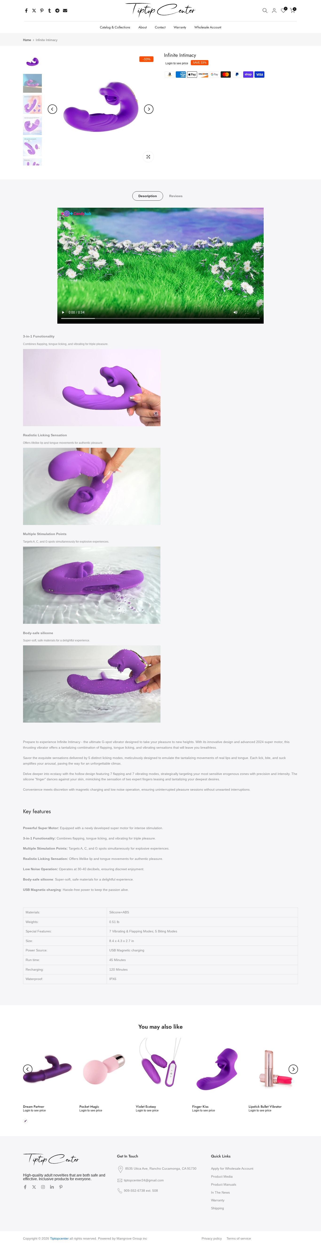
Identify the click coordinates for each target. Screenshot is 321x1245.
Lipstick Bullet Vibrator (265, 1106)
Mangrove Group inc (132, 1238)
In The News (220, 1192)
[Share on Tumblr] (49, 10)
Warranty (180, 27)
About (142, 27)
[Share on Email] (65, 10)
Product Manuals (223, 1184)
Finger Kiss (200, 1106)
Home (27, 40)
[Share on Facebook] (26, 10)
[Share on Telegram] (57, 10)
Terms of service (239, 1238)
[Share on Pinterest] (42, 10)
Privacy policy (212, 1238)
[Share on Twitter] (34, 10)
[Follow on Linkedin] (52, 1187)
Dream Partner (33, 1106)
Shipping (217, 1208)
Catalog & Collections (115, 27)
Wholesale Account (207, 27)
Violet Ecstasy (146, 1106)
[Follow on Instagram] (43, 1187)
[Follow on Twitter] (34, 1187)
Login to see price (176, 63)
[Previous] (52, 109)
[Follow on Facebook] (25, 1187)
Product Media (222, 1176)
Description (147, 196)
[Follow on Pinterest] (61, 1187)
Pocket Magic (89, 1106)
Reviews (176, 196)
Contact (160, 27)
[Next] (148, 109)
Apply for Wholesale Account (232, 1168)
